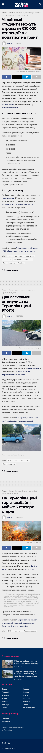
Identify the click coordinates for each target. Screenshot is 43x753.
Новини (11, 13)
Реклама (26, 702)
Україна (21, 263)
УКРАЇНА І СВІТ (29, 708)
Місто (4, 708)
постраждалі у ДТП (21, 460)
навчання (30, 256)
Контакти (6, 722)
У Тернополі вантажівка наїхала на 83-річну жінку (26, 662)
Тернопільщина (9, 263)
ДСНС (10, 631)
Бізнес (4, 689)
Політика (26, 698)
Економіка (6, 692)
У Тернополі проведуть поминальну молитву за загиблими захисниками (25, 673)
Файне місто (8, 104)
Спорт (25, 705)
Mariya (9, 43)
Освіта (25, 695)
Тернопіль (27, 259)
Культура (5, 705)
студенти (17, 259)
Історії (4, 698)
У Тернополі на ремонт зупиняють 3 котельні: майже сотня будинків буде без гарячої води (19, 622)
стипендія (7, 259)
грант (10, 256)
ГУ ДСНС (29, 569)
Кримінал (6, 702)
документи (19, 256)
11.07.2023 (20, 43)
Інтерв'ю (5, 695)
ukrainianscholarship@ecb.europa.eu (18, 204)
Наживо (26, 689)
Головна (4, 13)
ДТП (9, 460)
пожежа (18, 631)
